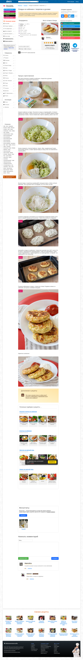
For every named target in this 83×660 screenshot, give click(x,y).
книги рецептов (31, 52)
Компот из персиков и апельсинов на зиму (63, 623)
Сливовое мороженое (41, 622)
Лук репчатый (5, 147)
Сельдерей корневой (7, 160)
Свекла (10, 157)
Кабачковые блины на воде (52, 622)
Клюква (10, 144)
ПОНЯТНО (52, 462)
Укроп (12, 166)
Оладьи (25, 5)
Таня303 (23, 529)
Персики (11, 152)
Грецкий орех (5, 130)
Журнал (7, 15)
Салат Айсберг (8, 155)
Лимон (4, 146)
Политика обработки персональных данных (12, 652)
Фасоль (4, 168)
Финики (4, 171)
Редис (13, 154)
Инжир (12, 133)
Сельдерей (5, 158)
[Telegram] (69, 16)
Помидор (9, 154)
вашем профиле (51, 511)
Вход (77, 1)
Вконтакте (56, 651)
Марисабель (28, 563)
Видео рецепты (9, 41)
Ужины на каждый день (26, 469)
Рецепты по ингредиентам (46, 646)
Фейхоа (11, 169)
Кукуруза (13, 144)
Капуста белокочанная (7, 135)
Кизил (7, 144)
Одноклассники (57, 653)
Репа (4, 155)
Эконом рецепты (9, 38)
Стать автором (34, 650)
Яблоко (8, 172)
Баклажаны (11, 126)
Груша (10, 130)
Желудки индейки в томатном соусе (63, 634)
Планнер (8, 11)
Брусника (5, 127)
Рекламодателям (34, 649)
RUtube (55, 650)
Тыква (10, 166)
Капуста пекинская (6, 141)
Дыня (4, 132)
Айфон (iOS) (11, 47)
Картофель (13, 143)
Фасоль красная (6, 169)
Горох (8, 129)
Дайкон (13, 130)
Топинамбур (5, 166)
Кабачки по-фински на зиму (30, 622)
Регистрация (70, 1)
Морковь (13, 147)
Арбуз (7, 126)
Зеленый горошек (6, 133)
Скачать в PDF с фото (68, 32)
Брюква (9, 127)
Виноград (12, 127)
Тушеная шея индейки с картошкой (8, 622)
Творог (21, 25)
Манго (10, 147)
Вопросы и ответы (44, 651)
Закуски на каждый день (26, 450)
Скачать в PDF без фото (68, 35)
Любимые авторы (10, 13)
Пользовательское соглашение (9, 650)
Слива (13, 160)
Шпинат (4, 172)
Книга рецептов (9, 9)
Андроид (5, 48)
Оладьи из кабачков (25, 431)
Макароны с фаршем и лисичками (8, 635)
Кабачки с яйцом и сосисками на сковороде (30, 635)
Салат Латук (5, 157)
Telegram (55, 647)
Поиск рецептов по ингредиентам (10, 177)
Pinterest (55, 645)
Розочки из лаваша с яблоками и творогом (19, 635)
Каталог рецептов (44, 645)
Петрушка (5, 154)
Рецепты (20, 5)
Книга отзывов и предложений (9, 6)
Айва (4, 126)
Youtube (55, 649)
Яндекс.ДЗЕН (56, 646)
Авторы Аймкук (9, 17)
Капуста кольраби (6, 140)
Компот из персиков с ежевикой (41, 635)
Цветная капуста (10, 171)
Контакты (33, 647)
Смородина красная (7, 161)
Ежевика (7, 132)
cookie (32, 462)
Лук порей (8, 146)
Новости (32, 646)
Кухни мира (43, 649)
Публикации (43, 650)
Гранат (11, 129)
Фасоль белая (9, 168)
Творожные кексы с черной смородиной (74, 635)
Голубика (5, 129)
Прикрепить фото (23, 558)
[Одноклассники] (66, 16)
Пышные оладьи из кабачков (28, 411)
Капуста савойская (6, 143)
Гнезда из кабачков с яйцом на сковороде (52, 635)
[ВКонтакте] (62, 16)
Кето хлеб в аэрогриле (74, 622)
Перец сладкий (6, 152)
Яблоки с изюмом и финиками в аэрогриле (19, 622)
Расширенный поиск (44, 1)
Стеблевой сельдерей (7, 163)
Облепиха (5, 149)
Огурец (9, 149)
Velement (48, 37)
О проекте (33, 645)
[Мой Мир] (72, 16)
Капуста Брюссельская (7, 138)
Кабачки (22, 24)
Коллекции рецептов (45, 647)
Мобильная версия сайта (12, 643)
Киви (4, 144)
